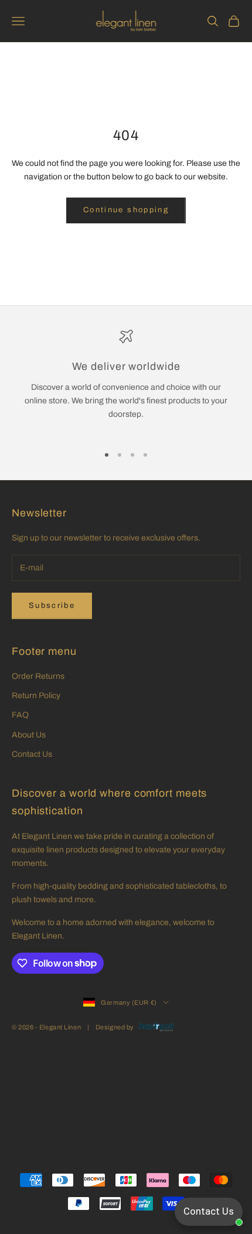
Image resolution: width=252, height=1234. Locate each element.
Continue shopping (126, 210)
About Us (29, 734)
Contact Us (32, 754)
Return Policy (36, 695)
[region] (126, 381)
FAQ (20, 715)
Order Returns (38, 676)
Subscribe (52, 605)
